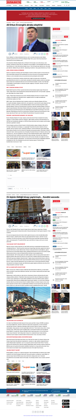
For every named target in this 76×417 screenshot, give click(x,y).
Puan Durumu (38, 395)
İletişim (29, 415)
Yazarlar (53, 5)
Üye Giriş (53, 400)
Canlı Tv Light (9, 403)
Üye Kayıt (53, 402)
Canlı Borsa (28, 400)
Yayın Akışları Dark (19, 402)
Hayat (45, 8)
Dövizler (37, 402)
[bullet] (22, 188)
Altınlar (37, 400)
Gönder (10, 188)
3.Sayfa (26, 8)
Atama (13, 146)
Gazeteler (59, 5)
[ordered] (21, 188)
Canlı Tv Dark (18, 400)
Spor (32, 5)
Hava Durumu (30, 395)
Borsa (8, 395)
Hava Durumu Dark (10, 400)
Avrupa (31, 8)
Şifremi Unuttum (54, 403)
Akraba (8, 146)
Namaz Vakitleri (14, 395)
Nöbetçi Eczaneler (19, 403)
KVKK (41, 415)
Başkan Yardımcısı (19, 146)
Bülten (35, 8)
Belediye (25, 146)
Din (38, 8)
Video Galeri (46, 402)
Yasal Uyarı (51, 415)
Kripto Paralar (66, 395)
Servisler (15, 5)
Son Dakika (9, 5)
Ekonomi (27, 5)
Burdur (29, 146)
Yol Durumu (58, 395)
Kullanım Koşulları (45, 415)
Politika (49, 8)
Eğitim (42, 8)
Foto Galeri (41, 5)
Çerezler (38, 415)
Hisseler (45, 395)
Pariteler (51, 395)
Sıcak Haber (46, 407)
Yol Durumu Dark (10, 402)
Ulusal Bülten (9, 22)
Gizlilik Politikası (33, 415)
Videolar (48, 5)
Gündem (21, 5)
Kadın (36, 5)
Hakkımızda (25, 415)
